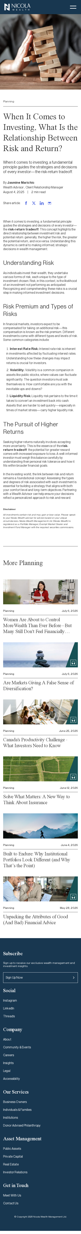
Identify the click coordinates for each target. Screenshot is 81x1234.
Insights (8, 1063)
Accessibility (11, 1079)
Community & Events (17, 1047)
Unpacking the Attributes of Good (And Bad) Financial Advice (35, 919)
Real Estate (11, 1164)
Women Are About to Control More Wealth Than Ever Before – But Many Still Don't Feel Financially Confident (37, 625)
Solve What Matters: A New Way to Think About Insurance (36, 799)
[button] (73, 7)
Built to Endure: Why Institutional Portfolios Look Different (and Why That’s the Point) (36, 859)
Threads (9, 1016)
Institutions (10, 1117)
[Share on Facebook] (26, 203)
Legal (6, 1071)
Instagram (10, 1000)
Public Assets (12, 1149)
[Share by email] (49, 203)
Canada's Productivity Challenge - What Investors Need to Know (35, 742)
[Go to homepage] (17, 7)
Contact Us (10, 1203)
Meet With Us (12, 1195)
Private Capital (13, 1156)
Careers (8, 1055)
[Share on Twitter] (34, 203)
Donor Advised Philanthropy (21, 1125)
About (7, 1039)
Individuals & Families (17, 1110)
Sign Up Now (14, 977)
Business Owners (15, 1102)
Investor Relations (15, 1172)
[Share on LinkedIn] (42, 203)
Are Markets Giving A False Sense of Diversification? (38, 685)
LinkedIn (8, 1008)
